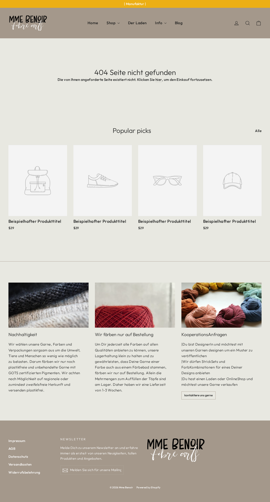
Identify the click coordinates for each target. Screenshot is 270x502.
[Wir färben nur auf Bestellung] (135, 305)
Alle (258, 130)
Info (159, 22)
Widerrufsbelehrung (24, 472)
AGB (11, 448)
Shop (111, 22)
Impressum (17, 441)
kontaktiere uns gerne (198, 395)
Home (93, 22)
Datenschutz (18, 456)
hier (158, 79)
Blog (179, 22)
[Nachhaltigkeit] (48, 305)
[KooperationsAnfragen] (221, 305)
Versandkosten (20, 464)
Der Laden (137, 22)
